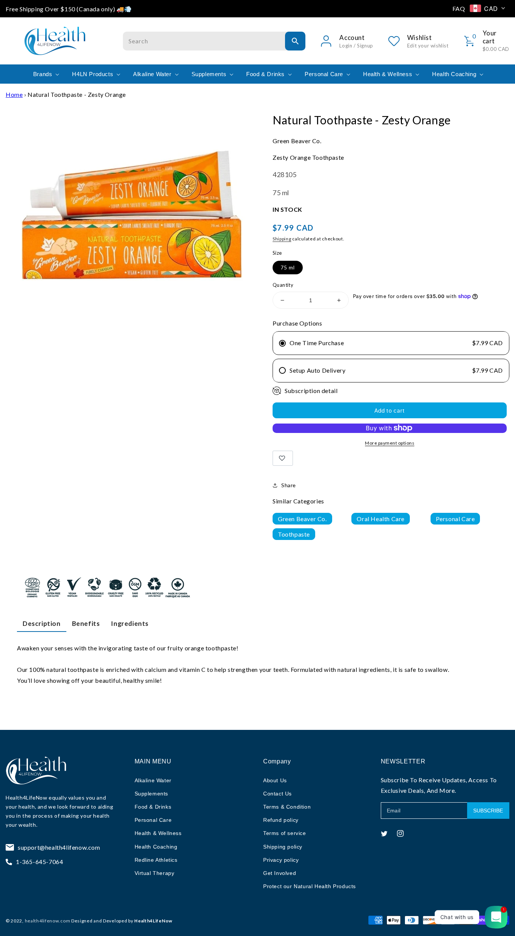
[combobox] (214, 41)
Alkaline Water (153, 780)
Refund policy (281, 820)
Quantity (283, 285)
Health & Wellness (158, 833)
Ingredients (130, 623)
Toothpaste (294, 534)
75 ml (287, 267)
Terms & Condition (287, 807)
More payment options (389, 443)
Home (14, 94)
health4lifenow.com (48, 921)
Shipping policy (282, 847)
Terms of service (284, 833)
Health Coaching (156, 847)
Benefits (86, 623)
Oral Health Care (381, 518)
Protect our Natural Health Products (309, 886)
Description (42, 623)
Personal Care (455, 518)
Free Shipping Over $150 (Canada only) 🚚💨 (69, 8)
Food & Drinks (153, 807)
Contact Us (277, 794)
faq (458, 8)
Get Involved (279, 873)
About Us (275, 780)
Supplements (152, 794)
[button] (46, 74)
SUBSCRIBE (488, 811)
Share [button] (288, 485)
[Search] (295, 41)
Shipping (282, 239)
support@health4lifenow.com (59, 847)
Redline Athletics (156, 860)
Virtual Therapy (155, 873)
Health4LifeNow (26, 797)
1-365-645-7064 (39, 861)
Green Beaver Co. (302, 518)
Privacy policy (281, 860)
